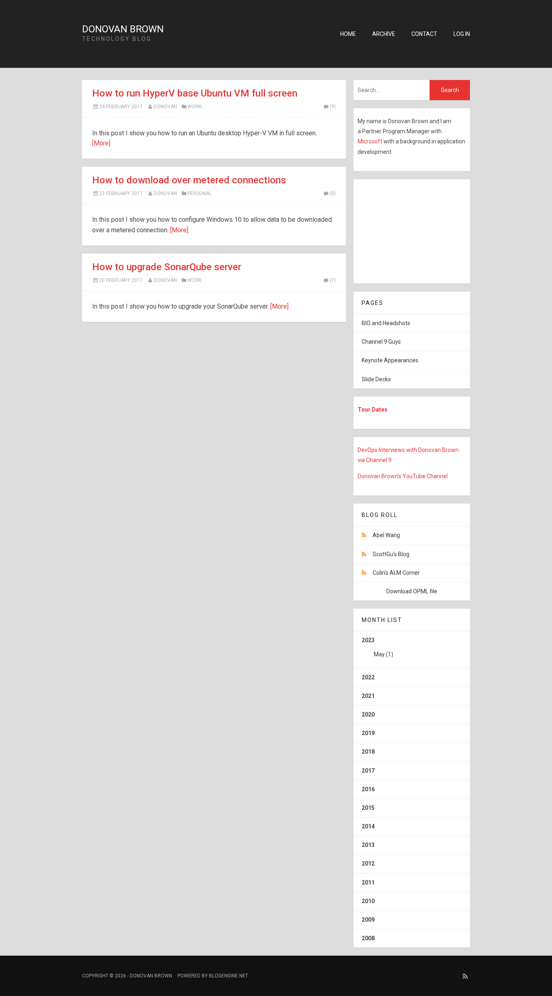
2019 (368, 733)
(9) (333, 106)
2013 (368, 845)
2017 (368, 770)
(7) (333, 280)
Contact (424, 34)
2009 (368, 919)
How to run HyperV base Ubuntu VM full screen (194, 93)
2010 (368, 901)
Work (195, 106)
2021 (368, 696)
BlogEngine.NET (228, 976)
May (379, 654)
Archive (383, 34)
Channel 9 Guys (381, 341)
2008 (368, 938)
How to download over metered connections (189, 180)
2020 (368, 714)
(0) (333, 193)
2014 (368, 826)
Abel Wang (386, 535)
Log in (461, 34)
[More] (101, 143)
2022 (368, 677)
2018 (368, 751)
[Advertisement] (404, 229)
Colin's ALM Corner (396, 572)
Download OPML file (411, 591)
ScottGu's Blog (391, 554)
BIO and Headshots (386, 323)
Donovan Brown (123, 29)
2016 (368, 789)
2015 (368, 808)
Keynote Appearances (390, 360)
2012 (368, 863)
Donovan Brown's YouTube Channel (403, 476)
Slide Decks (376, 379)
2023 (377, 647)
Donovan (165, 106)
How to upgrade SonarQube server (166, 267)
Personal (200, 193)
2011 (368, 882)
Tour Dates (373, 409)
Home (348, 34)
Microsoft (370, 141)
